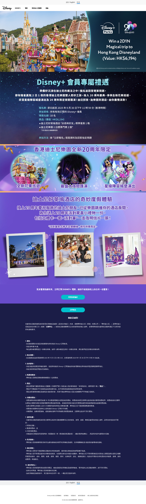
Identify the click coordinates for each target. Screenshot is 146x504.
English (72, 2)
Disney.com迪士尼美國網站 (54, 495)
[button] (73, 297)
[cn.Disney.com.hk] (7, 8)
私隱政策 (73, 495)
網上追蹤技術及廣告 (93, 495)
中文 (78, 2)
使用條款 (66, 495)
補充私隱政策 (81, 495)
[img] (144, 1)
